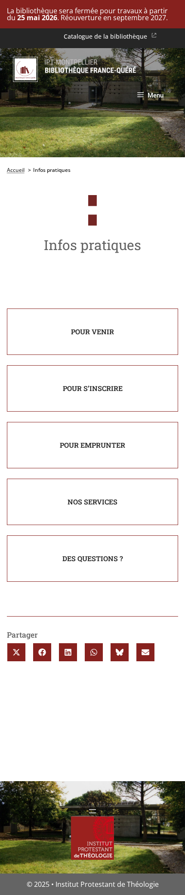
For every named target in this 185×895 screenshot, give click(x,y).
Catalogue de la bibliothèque (105, 36)
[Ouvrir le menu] (92, 811)
